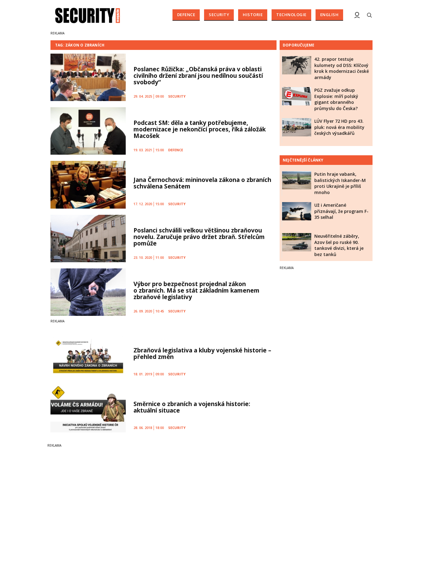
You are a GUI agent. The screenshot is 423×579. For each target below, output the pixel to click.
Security (219, 14)
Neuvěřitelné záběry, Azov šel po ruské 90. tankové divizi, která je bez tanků (339, 245)
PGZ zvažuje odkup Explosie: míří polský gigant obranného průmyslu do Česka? (336, 99)
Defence (186, 14)
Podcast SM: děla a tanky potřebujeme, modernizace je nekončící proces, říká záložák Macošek (199, 129)
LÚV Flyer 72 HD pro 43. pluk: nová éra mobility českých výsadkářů (339, 127)
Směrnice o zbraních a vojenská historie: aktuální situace (191, 407)
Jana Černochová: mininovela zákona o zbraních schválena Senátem (202, 183)
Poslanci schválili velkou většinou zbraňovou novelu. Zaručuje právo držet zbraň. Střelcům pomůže (199, 236)
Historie (253, 14)
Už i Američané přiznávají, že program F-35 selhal (341, 211)
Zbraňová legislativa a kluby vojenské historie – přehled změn (202, 353)
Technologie (291, 14)
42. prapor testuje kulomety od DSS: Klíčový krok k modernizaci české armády (341, 68)
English (329, 14)
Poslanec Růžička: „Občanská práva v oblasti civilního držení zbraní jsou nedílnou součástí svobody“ (198, 75)
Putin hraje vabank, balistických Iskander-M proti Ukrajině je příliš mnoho (340, 183)
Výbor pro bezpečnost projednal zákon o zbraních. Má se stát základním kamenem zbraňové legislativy (196, 290)
